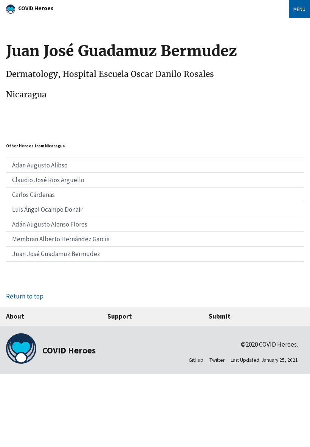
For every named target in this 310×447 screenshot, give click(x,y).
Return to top (24, 296)
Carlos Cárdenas (33, 195)
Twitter (217, 360)
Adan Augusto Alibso (40, 165)
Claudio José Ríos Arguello (48, 180)
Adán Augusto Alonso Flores (49, 224)
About (15, 316)
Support (119, 316)
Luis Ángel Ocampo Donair (47, 209)
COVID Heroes (35, 8)
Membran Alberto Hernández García (61, 239)
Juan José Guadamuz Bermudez (56, 254)
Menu (299, 9)
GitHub (196, 360)
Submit (220, 316)
